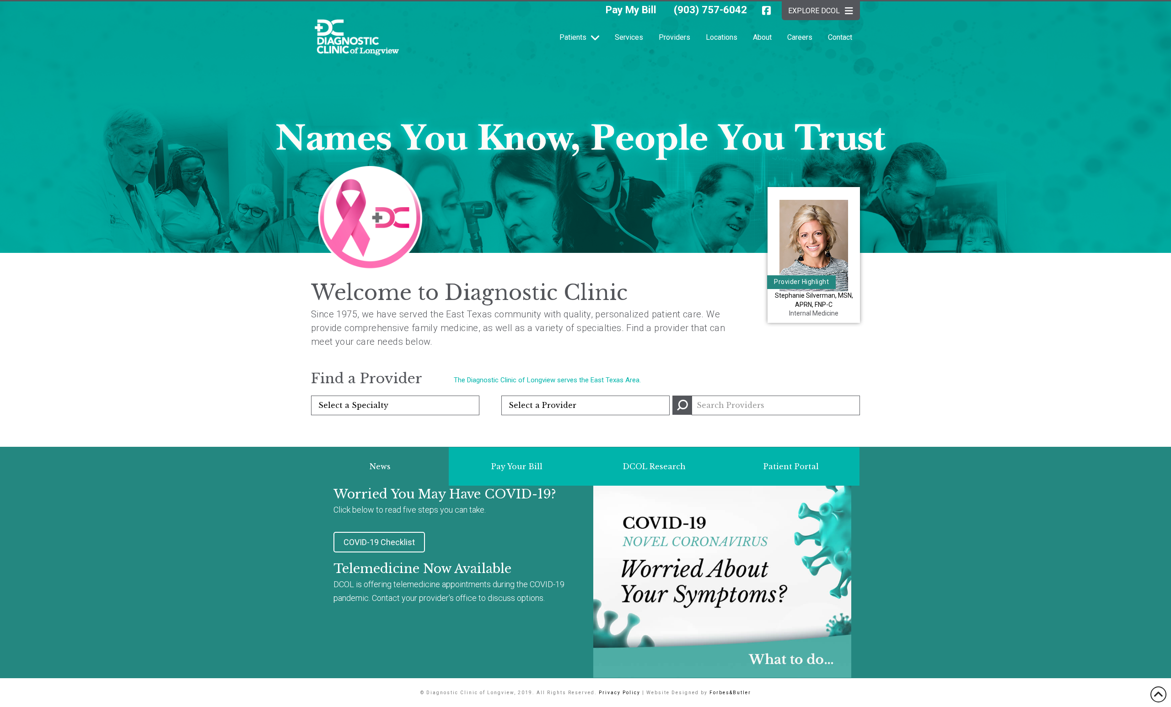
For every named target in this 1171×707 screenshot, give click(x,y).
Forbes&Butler (730, 692)
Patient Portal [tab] (791, 466)
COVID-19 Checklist (379, 542)
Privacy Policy (619, 692)
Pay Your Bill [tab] (517, 466)
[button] (370, 218)
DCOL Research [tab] (654, 466)
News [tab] (380, 466)
